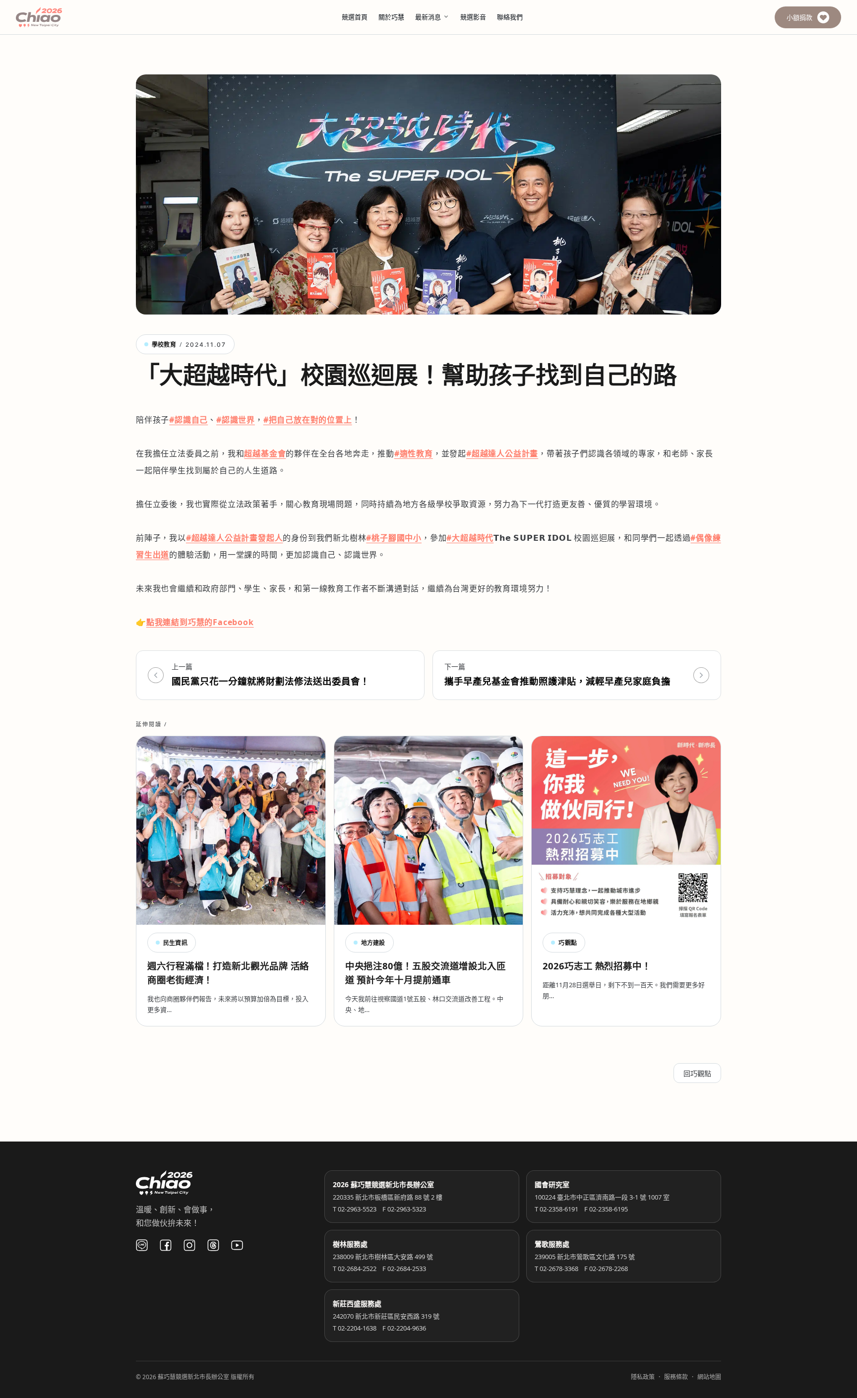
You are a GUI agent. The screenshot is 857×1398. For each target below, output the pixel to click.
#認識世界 (235, 419)
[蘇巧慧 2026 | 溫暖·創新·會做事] (52, 17)
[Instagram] (189, 1245)
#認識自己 (188, 419)
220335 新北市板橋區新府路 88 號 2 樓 (387, 1197)
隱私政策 (643, 1377)
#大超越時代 (469, 537)
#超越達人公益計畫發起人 (234, 537)
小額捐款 (799, 17)
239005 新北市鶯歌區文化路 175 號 (585, 1256)
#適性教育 (413, 453)
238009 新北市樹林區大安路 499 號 (383, 1256)
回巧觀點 (697, 1073)
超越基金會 (265, 453)
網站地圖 (709, 1377)
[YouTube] (237, 1245)
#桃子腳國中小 (394, 537)
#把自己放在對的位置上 (307, 419)
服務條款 (676, 1377)
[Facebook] (166, 1245)
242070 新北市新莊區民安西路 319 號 (386, 1316)
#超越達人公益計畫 (502, 453)
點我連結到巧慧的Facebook (200, 622)
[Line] (142, 1245)
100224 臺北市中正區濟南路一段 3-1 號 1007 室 (602, 1197)
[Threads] (213, 1245)
